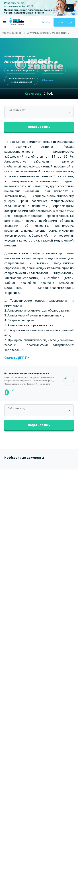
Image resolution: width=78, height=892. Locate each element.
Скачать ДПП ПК (16, 358)
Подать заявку (39, 127)
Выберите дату (17, 110)
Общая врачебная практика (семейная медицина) (21, 80)
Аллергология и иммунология (21, 70)
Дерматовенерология (53, 70)
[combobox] (39, 112)
